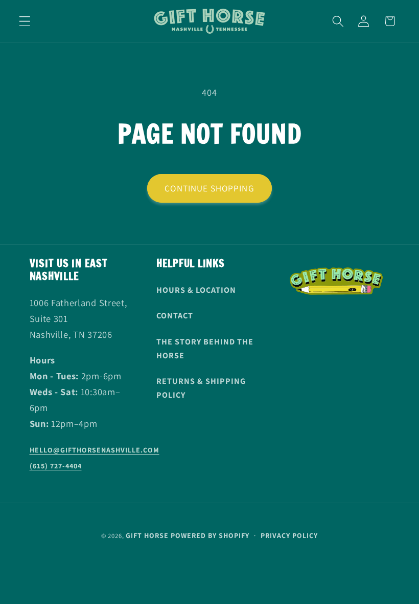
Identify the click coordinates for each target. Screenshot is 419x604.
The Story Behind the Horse (204, 348)
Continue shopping (209, 188)
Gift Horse (147, 535)
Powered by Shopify (210, 535)
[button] (25, 21)
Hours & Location (196, 290)
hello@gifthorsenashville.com (94, 450)
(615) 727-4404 (56, 465)
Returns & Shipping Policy (201, 388)
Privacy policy (289, 535)
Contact (174, 315)
